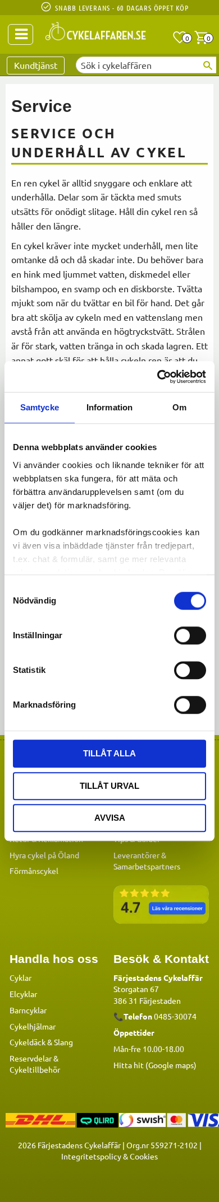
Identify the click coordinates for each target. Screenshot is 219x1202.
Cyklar (20, 977)
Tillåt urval (109, 786)
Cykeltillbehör (35, 1069)
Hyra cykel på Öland (44, 855)
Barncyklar (28, 1010)
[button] (180, 37)
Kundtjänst (35, 65)
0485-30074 (175, 1016)
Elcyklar (23, 994)
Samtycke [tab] (39, 407)
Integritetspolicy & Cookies (109, 1156)
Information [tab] (109, 407)
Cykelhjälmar (33, 1026)
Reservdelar (31, 1058)
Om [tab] (179, 407)
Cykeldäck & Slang (41, 1042)
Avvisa (109, 817)
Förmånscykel (34, 871)
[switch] (190, 635)
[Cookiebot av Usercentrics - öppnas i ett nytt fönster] (157, 377)
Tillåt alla (109, 753)
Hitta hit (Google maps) (155, 1065)
